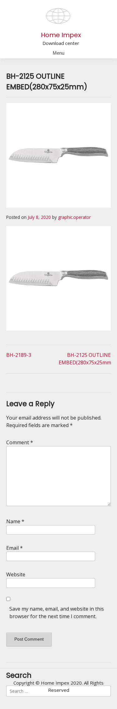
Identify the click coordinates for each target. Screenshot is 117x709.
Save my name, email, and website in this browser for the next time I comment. (56, 612)
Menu (58, 53)
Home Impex (61, 35)
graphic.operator (74, 217)
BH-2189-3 (18, 355)
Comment (19, 442)
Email (14, 547)
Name (15, 521)
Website (15, 574)
